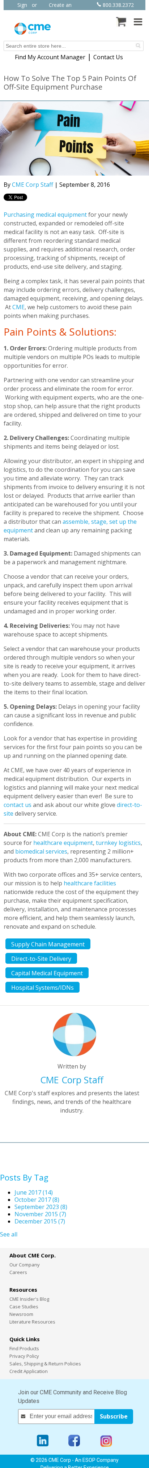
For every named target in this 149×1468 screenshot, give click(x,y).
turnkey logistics (118, 843)
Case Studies (23, 1306)
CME (18, 307)
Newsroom (21, 1314)
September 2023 (40, 1207)
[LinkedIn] (43, 1441)
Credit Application (28, 1371)
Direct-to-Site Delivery (41, 959)
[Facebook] (74, 1441)
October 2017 (36, 1200)
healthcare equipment (63, 843)
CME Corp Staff (32, 185)
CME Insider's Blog (29, 1299)
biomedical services (41, 851)
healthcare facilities (90, 883)
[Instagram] (106, 1441)
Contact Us (108, 57)
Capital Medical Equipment (47, 973)
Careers (18, 1272)
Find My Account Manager (50, 57)
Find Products (24, 1348)
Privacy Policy (24, 1356)
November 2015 (40, 1214)
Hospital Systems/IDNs (42, 988)
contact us (17, 805)
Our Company (24, 1264)
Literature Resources (32, 1321)
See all (8, 1234)
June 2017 (33, 1192)
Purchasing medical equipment (45, 215)
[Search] (138, 46)
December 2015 (39, 1221)
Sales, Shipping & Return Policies (45, 1363)
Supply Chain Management (48, 944)
